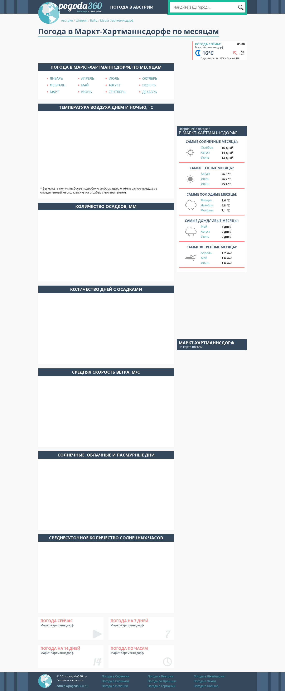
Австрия (67, 20)
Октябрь (207, 147)
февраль (57, 85)
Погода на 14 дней (60, 648)
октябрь (149, 78)
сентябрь (117, 92)
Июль (205, 157)
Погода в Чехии (205, 681)
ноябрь (149, 85)
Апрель (206, 253)
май (85, 85)
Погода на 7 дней (129, 620)
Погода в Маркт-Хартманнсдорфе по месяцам (106, 67)
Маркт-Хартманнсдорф (116, 20)
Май (204, 226)
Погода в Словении (115, 676)
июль (114, 78)
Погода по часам (129, 648)
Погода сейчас (208, 44)
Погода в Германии (161, 686)
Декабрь (207, 205)
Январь (206, 200)
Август (205, 152)
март (54, 92)
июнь (86, 92)
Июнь (205, 184)
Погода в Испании (115, 686)
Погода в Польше (206, 686)
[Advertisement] (114, 50)
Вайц (93, 20)
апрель (87, 78)
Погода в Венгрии (160, 676)
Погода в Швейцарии (209, 676)
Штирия (81, 20)
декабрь (149, 92)
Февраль (207, 210)
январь (56, 78)
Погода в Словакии (115, 681)
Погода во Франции (162, 681)
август (115, 85)
